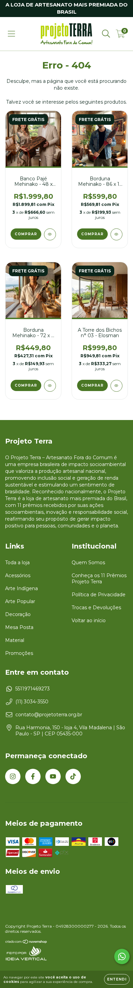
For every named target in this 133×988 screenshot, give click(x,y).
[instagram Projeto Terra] (12, 776)
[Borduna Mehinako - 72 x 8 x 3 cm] (50, 386)
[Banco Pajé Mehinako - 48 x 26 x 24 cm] (50, 234)
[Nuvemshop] (26, 942)
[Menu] (11, 34)
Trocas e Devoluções (96, 607)
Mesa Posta (19, 627)
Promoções (19, 653)
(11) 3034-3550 (31, 702)
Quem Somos (88, 562)
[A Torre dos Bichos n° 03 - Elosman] (116, 386)
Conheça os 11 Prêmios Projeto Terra (99, 578)
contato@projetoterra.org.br (48, 715)
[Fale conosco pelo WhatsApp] (122, 956)
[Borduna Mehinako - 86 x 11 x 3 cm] (116, 234)
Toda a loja (17, 562)
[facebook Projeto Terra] (33, 776)
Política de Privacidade (98, 595)
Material (14, 640)
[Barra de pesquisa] (106, 34)
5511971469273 (32, 689)
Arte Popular (20, 601)
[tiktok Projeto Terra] (73, 776)
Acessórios (17, 575)
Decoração (18, 614)
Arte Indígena (21, 588)
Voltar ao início (89, 620)
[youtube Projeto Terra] (53, 776)
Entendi (117, 979)
